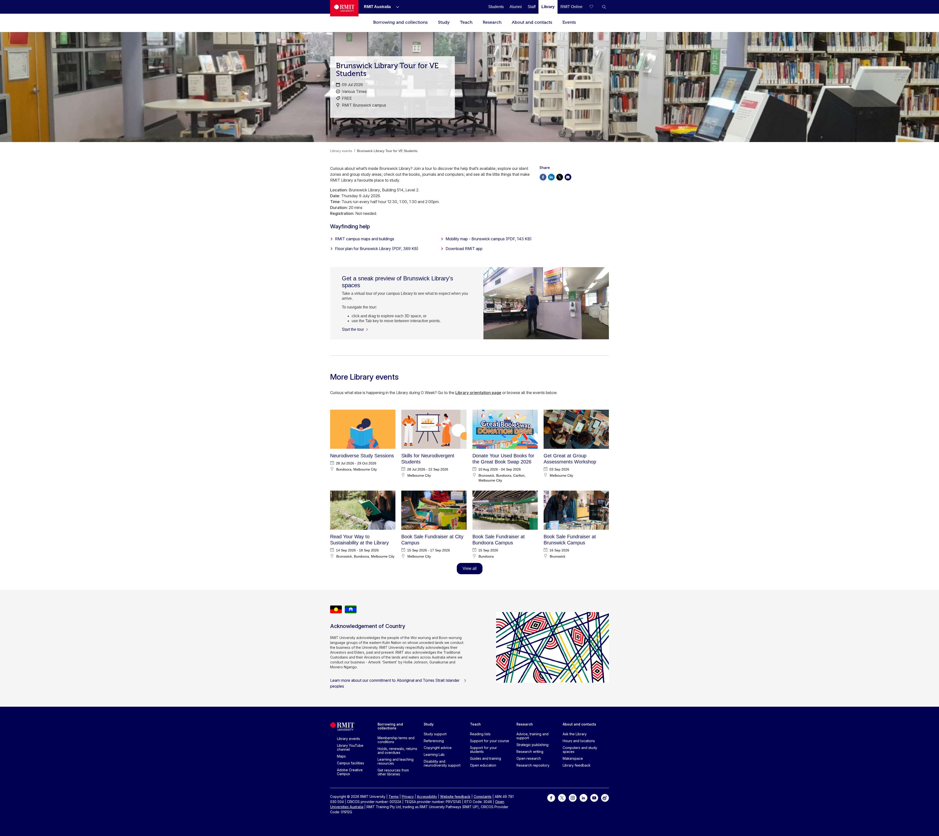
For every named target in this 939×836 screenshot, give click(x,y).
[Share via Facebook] (543, 177)
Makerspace (573, 758)
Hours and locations (579, 741)
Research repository (532, 765)
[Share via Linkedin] (551, 177)
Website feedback (455, 796)
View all (470, 568)
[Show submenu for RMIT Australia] (395, 7)
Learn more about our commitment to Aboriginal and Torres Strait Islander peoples (394, 683)
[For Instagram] (573, 797)
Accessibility (427, 796)
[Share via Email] (567, 177)
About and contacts (532, 22)
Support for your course (489, 741)
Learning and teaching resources (396, 761)
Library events (348, 739)
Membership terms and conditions (396, 740)
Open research (528, 758)
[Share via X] (559, 177)
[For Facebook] (551, 797)
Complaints (483, 796)
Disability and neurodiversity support (442, 763)
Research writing (529, 751)
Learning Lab (434, 754)
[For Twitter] (562, 797)
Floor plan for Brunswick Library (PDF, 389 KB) (376, 248)
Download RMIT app (464, 248)
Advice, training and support (532, 736)
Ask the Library (575, 734)
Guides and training (485, 758)
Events (569, 22)
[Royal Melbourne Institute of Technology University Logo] (344, 8)
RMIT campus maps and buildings (364, 238)
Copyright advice (438, 748)
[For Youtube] (594, 797)
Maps (341, 756)
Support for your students (483, 750)
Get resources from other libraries (393, 772)
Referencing (434, 741)
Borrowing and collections (400, 22)
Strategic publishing (532, 745)
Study (444, 22)
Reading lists (480, 734)
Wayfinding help (350, 226)
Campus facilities (350, 763)
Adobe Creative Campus (350, 772)
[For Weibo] (605, 797)
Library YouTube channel (350, 747)
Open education (483, 765)
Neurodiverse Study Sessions (362, 455)
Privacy (408, 796)
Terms (394, 796)
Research (492, 22)
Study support (435, 734)
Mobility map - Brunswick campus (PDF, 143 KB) (489, 238)
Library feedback (577, 765)
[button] (604, 7)
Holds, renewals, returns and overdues (397, 751)
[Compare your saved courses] (594, 7)
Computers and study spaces (580, 750)
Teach (466, 22)
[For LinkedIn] (583, 797)
